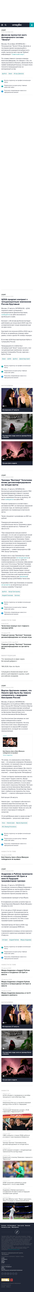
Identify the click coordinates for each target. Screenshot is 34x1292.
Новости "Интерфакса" (6, 1266)
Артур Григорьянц (14, 591)
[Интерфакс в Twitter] (8, 1274)
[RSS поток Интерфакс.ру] (13, 1274)
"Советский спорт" (17, 54)
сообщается (5, 315)
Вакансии (27, 1225)
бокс (3, 823)
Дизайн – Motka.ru (6, 1286)
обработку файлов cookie (13, 1249)
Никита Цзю (11, 823)
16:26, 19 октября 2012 (7, 32)
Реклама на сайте (6, 1227)
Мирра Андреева (26, 940)
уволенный (23, 576)
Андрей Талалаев (7, 595)
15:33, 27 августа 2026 (7, 296)
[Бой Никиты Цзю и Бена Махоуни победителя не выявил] (10, 746)
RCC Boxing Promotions (9, 827)
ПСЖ (3, 248)
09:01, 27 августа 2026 (7, 871)
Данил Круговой (24, 359)
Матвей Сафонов (25, 248)
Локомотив (14, 244)
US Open (5, 940)
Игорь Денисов (19, 73)
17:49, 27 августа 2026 (7, 477)
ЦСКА (9, 359)
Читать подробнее (15, 193)
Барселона (5, 244)
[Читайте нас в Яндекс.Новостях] (2, 1274)
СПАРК (3, 1258)
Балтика (17, 595)
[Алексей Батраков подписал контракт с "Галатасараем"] (10, 187)
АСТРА (2, 1262)
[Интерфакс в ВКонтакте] (11, 1274)
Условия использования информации (11, 1283)
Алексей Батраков (12, 248)
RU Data (3, 1269)
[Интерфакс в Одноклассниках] (16, 1274)
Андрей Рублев (14, 940)
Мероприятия (15, 1227)
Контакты (3, 1225)
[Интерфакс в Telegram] (5, 1274)
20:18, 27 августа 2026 (7, 104)
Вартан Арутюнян (21, 823)
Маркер (3, 1261)
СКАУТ (2, 1260)
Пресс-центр (20, 1225)
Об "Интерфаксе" (11, 1225)
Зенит (10, 73)
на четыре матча (22, 558)
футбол (4, 73)
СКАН (2, 1267)
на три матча (5, 585)
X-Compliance (4, 1259)
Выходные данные (6, 1285)
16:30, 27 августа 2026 (7, 687)
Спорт (3, 30)
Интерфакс (17, 24)
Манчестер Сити (24, 244)
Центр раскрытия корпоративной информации (11, 1270)
